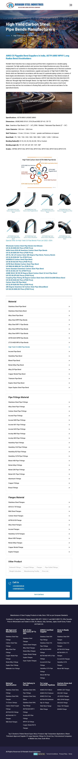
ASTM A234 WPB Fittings (45, 651)
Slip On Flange (44, 703)
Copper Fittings (13, 483)
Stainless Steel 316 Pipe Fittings (46, 644)
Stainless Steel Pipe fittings (18, 402)
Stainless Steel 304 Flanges (63, 638)
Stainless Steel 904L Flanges (12, 697)
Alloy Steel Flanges (14, 525)
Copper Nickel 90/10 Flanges (29, 726)
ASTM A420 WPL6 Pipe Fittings (47, 657)
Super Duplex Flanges (30, 661)
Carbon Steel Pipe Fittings (11, 644)
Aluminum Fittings (14, 479)
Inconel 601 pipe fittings (16, 425)
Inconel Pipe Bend (14, 352)
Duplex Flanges (13, 552)
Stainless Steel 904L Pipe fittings (29, 704)
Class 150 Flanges (63, 706)
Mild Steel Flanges (14, 512)
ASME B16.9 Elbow (46, 690)
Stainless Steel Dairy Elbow (29, 697)
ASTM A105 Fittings (12, 712)
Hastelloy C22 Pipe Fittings (17, 447)
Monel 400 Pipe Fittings (16, 461)
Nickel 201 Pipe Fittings (16, 474)
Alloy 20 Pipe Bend (14, 370)
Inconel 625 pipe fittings (16, 429)
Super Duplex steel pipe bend (18, 387)
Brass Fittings (13, 487)
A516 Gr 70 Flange (14, 507)
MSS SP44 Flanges (63, 699)
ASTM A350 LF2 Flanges (62, 654)
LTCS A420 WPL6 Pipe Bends (18, 343)
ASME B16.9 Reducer (47, 693)
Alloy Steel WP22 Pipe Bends (18, 329)
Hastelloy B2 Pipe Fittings (17, 452)
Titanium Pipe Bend (15, 379)
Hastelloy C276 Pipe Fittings (18, 456)
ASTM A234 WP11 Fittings (29, 710)
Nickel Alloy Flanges (15, 543)
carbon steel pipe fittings (17, 411)
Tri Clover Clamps (11, 703)
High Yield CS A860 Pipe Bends (19, 347)
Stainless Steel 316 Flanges (63, 644)
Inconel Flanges (13, 530)
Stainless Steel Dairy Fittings (12, 691)
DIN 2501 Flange (62, 693)
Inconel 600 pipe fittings (16, 420)
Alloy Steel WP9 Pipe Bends (17, 320)
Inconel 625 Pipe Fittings (45, 663)
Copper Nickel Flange (15, 548)
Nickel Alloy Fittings (15, 465)
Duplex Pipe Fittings (12, 665)
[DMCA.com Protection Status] (39, 754)
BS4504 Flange (62, 709)
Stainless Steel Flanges (27, 640)
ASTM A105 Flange (14, 521)
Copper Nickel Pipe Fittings (12, 657)
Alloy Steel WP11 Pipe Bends (18, 325)
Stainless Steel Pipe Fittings (12, 638)
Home (8, 36)
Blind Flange (44, 709)
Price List (45, 571)
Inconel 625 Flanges (63, 659)
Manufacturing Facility (31, 571)
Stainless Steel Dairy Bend (17, 311)
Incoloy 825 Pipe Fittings (28, 717)
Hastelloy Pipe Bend (15, 356)
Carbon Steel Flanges (15, 516)
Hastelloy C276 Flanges (16, 534)
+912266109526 (18, 586)
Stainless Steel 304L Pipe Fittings (29, 691)
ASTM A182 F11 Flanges (11, 717)
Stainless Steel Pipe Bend (17, 307)
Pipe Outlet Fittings (51, 567)
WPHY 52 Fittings (28, 722)
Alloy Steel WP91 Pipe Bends (18, 334)
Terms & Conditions (52, 754)
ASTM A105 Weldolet (46, 699)
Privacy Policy (63, 754)
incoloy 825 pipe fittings (16, 438)
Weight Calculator (15, 571)
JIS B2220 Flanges (63, 696)
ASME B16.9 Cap (45, 696)
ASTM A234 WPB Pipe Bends (18, 338)
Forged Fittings (29, 567)
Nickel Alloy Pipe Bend (16, 365)
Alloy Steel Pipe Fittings (16, 407)
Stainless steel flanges (16, 503)
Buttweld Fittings (15, 567)
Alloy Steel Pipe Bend (15, 316)
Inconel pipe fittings (15, 416)
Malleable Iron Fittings (13, 668)
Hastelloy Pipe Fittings (16, 443)
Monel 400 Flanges (14, 539)
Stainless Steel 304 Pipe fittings (46, 638)
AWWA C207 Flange (63, 690)
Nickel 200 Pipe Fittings (16, 470)
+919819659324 (18, 589)
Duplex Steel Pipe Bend (16, 383)
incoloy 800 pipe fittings (16, 434)
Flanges (39, 567)
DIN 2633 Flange (62, 703)
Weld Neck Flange (45, 706)
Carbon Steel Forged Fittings (12, 707)
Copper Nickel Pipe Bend (16, 374)
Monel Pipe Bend (14, 361)
